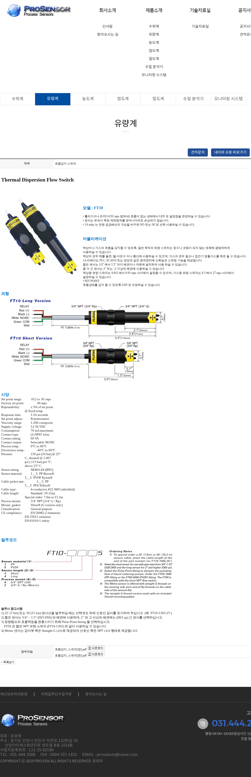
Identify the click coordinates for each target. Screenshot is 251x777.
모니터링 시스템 (154, 75)
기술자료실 (200, 10)
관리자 (97, 761)
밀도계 (154, 59)
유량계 (154, 35)
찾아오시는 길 (107, 35)
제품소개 (154, 10)
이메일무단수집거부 (56, 694)
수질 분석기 (154, 67)
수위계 (154, 26)
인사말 (107, 26)
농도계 (154, 43)
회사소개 (107, 10)
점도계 (154, 51)
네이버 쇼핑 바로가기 (230, 152)
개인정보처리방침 (13, 694)
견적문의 (198, 152)
